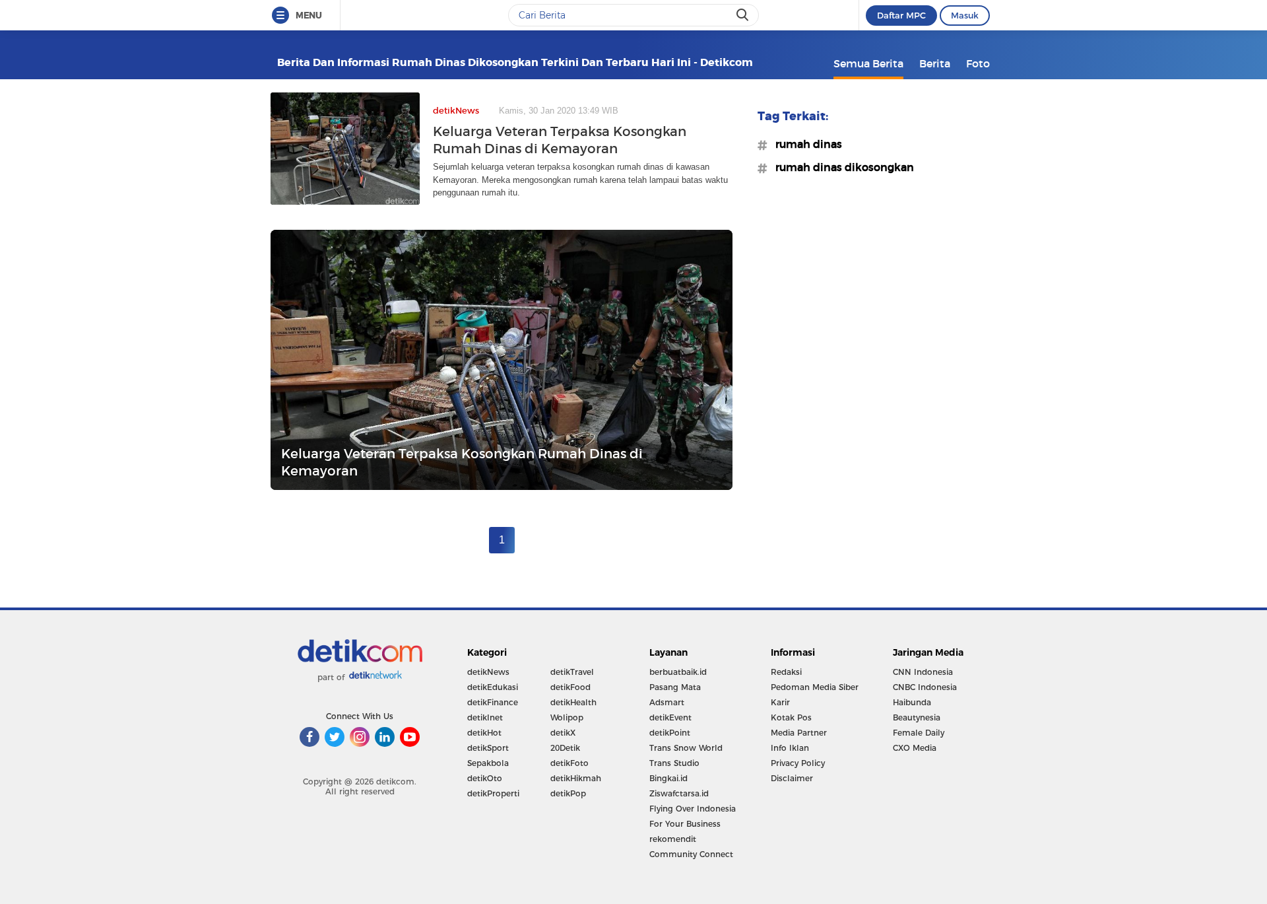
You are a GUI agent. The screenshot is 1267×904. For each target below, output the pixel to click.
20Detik (565, 748)
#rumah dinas (804, 144)
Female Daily (918, 733)
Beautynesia (916, 717)
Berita (934, 63)
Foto (978, 63)
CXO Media (914, 748)
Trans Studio (674, 763)
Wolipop (566, 717)
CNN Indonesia (923, 672)
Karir (780, 702)
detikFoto (569, 763)
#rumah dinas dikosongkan (840, 167)
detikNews (488, 672)
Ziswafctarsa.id (679, 793)
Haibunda (912, 702)
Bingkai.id (668, 778)
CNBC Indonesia (925, 687)
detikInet (485, 717)
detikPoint (669, 733)
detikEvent (670, 717)
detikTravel (572, 672)
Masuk (965, 15)
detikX (562, 733)
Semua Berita (868, 63)
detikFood (570, 687)
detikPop (568, 793)
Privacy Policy (798, 763)
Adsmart (666, 702)
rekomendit (672, 839)
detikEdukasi (492, 687)
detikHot (484, 733)
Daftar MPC (901, 15)
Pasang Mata (675, 687)
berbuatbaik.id (678, 672)
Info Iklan (790, 748)
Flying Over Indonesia (692, 809)
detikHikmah (575, 778)
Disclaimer (792, 778)
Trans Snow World (686, 748)
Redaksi (786, 672)
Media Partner (799, 733)
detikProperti (493, 793)
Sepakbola (488, 763)
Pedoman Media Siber (815, 687)
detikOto (484, 778)
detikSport (488, 748)
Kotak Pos (791, 717)
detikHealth (573, 702)
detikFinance (492, 702)
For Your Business (685, 824)
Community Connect (691, 854)
